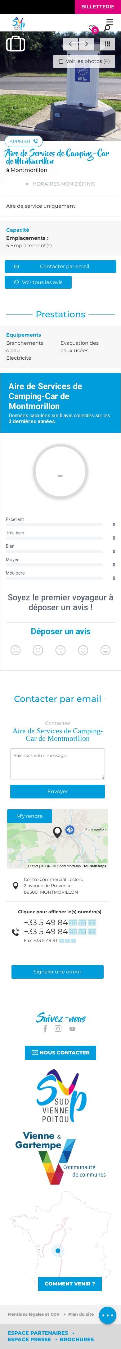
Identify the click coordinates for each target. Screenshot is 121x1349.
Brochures (77, 1339)
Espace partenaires (38, 1333)
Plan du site (81, 1314)
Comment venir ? (70, 1284)
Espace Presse (30, 1339)
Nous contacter (64, 1053)
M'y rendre (29, 816)
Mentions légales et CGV (34, 1314)
